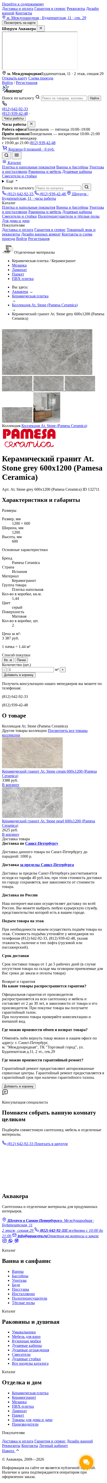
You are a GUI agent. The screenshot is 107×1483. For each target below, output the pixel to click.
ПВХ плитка (23, 279)
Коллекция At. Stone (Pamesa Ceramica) (45, 305)
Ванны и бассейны (72, 167)
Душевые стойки (26, 1359)
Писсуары (20, 1289)
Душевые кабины (77, 171)
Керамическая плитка (30, 296)
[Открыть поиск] (6, 155)
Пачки (21, 660)
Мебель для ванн (26, 1336)
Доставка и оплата (17, 8)
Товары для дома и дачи (32, 1420)
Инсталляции (23, 1294)
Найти (94, 98)
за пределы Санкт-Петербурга (47, 865)
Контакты (23, 13)
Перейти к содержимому (23, 4)
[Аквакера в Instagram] (5, 1242)
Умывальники (24, 1332)
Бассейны (20, 1276)
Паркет (18, 274)
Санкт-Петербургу (41, 843)
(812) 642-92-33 (15, 109)
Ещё (10, 181)
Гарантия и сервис (50, 8)
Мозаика (19, 265)
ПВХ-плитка (23, 1406)
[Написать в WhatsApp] (11, 1242)
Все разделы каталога (30, 1363)
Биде (16, 1285)
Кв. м (8, 660)
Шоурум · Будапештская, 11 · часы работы (45, 196)
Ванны (18, 1271)
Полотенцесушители (29, 1298)
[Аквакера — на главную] (12, 92)
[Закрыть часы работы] (31, 124)
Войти (7, 82)
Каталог (14, 162)
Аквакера (20, 291)
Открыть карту (14, 78)
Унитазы (19, 1280)
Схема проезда (40, 78)
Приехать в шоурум (51, 1144)
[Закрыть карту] (41, 28)
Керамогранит (24, 1397)
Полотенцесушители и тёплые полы (69, 216)
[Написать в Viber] (16, 1242)
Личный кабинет (53, 1445)
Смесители (21, 1354)
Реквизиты (76, 8)
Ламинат (19, 270)
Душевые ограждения (30, 1350)
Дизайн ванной (80, 1441)
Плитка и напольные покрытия (28, 167)
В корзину (10, 785)
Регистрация (26, 82)
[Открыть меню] (16, 155)
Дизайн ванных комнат (41, 234)
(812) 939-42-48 (15, 113)
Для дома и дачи (16, 221)
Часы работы (14, 118)
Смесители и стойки (19, 176)
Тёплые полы (23, 1303)
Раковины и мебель (44, 171)
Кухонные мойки (26, 1341)
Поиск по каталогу (18, 98)
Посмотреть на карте (20, 23)
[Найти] (86, 187)
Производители (25, 1424)
